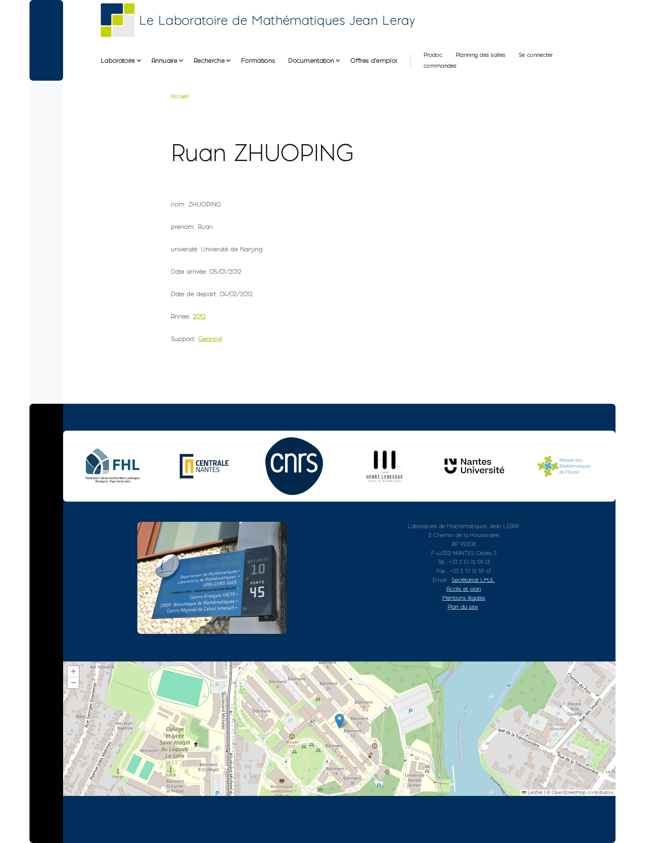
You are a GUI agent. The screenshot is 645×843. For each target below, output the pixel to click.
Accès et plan (463, 588)
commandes (440, 65)
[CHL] (384, 466)
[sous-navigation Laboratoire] (143, 60)
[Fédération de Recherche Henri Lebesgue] (114, 466)
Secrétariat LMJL (473, 579)
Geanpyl (210, 339)
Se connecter (536, 55)
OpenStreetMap (569, 792)
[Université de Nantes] (474, 466)
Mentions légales (463, 597)
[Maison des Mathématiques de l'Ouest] (564, 466)
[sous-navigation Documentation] (342, 60)
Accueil (179, 96)
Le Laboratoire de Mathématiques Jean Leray (277, 20)
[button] (339, 721)
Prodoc (433, 55)
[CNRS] (294, 466)
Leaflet (534, 792)
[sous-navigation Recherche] (233, 60)
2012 (199, 316)
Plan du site (463, 606)
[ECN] (204, 466)
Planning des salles (480, 55)
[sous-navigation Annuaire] (185, 60)
